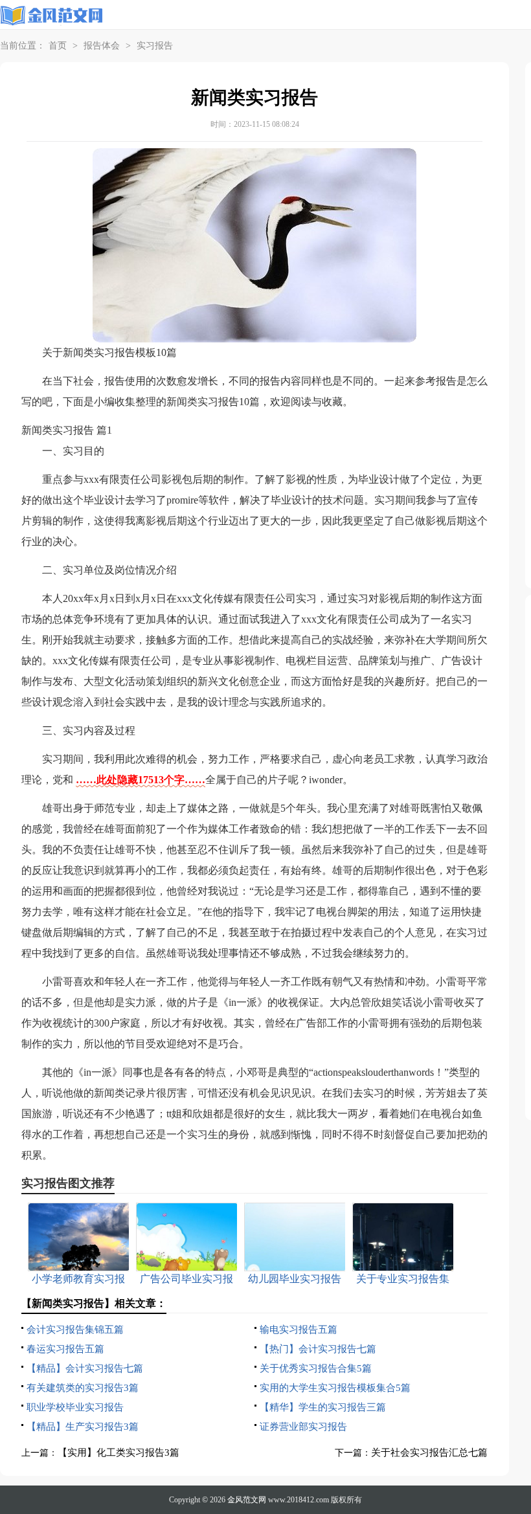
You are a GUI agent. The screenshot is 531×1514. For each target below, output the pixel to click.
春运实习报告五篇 (65, 1349)
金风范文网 (246, 1499)
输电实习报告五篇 (298, 1329)
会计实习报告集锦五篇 (75, 1329)
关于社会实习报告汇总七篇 (429, 1452)
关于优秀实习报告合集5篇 (316, 1368)
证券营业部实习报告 (303, 1426)
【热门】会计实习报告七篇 (318, 1349)
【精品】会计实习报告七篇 (85, 1368)
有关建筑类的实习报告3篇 (83, 1388)
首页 (58, 45)
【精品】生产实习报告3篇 (83, 1426)
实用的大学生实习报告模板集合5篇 (335, 1388)
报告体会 (102, 45)
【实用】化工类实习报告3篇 (118, 1452)
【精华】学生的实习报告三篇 (323, 1407)
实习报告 (155, 45)
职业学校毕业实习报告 (75, 1407)
